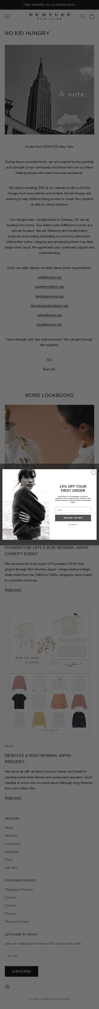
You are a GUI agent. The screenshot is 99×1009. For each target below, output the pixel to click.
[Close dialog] (93, 472)
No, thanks (73, 524)
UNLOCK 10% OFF (73, 518)
